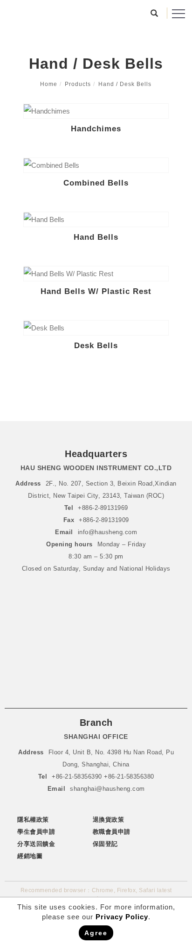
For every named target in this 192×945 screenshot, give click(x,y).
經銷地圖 (29, 855)
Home (48, 84)
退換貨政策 (108, 819)
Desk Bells (96, 345)
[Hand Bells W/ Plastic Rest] (95, 273)
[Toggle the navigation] (178, 14)
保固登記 (105, 843)
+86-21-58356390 (78, 776)
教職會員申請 (111, 831)
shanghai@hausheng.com (107, 788)
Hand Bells (96, 237)
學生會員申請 (36, 831)
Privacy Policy (122, 917)
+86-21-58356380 (129, 776)
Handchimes (96, 128)
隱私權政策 (33, 819)
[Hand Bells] (95, 219)
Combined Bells (96, 183)
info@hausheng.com (107, 532)
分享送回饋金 (36, 843)
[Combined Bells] (95, 165)
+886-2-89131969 (103, 507)
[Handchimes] (95, 111)
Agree (96, 933)
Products (78, 84)
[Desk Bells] (95, 328)
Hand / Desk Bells (124, 84)
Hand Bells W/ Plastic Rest (96, 291)
